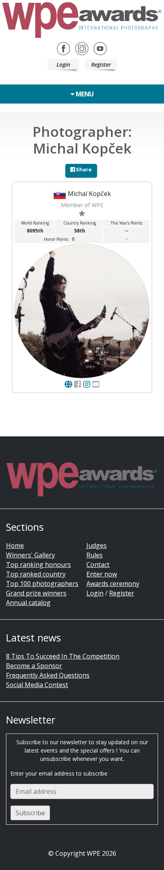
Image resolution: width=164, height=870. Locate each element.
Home (15, 545)
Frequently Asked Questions (48, 675)
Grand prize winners (36, 593)
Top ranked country (36, 574)
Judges (96, 545)
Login (63, 64)
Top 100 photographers (42, 583)
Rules (94, 555)
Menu (84, 94)
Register (101, 64)
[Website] (68, 384)
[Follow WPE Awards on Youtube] (100, 48)
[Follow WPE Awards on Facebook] (63, 48)
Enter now (101, 574)
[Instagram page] (86, 384)
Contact (97, 564)
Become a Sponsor (34, 665)
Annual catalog (28, 602)
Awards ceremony (112, 583)
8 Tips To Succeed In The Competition (62, 656)
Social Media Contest (37, 684)
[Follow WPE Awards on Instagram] (81, 48)
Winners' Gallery (30, 555)
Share (83, 169)
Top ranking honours (38, 564)
